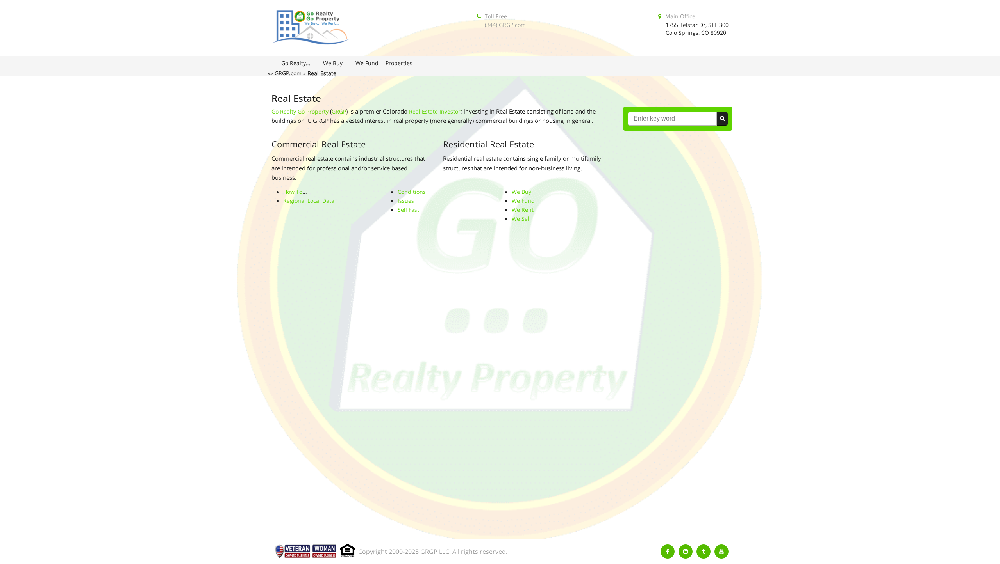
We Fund (523, 200)
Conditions (412, 191)
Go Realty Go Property (300, 111)
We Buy (521, 191)
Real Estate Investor (435, 111)
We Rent (523, 209)
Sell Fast (408, 209)
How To (292, 191)
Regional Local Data (308, 200)
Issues (406, 200)
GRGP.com (288, 73)
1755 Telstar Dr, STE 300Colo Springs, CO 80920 (697, 28)
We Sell (521, 218)
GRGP (339, 111)
